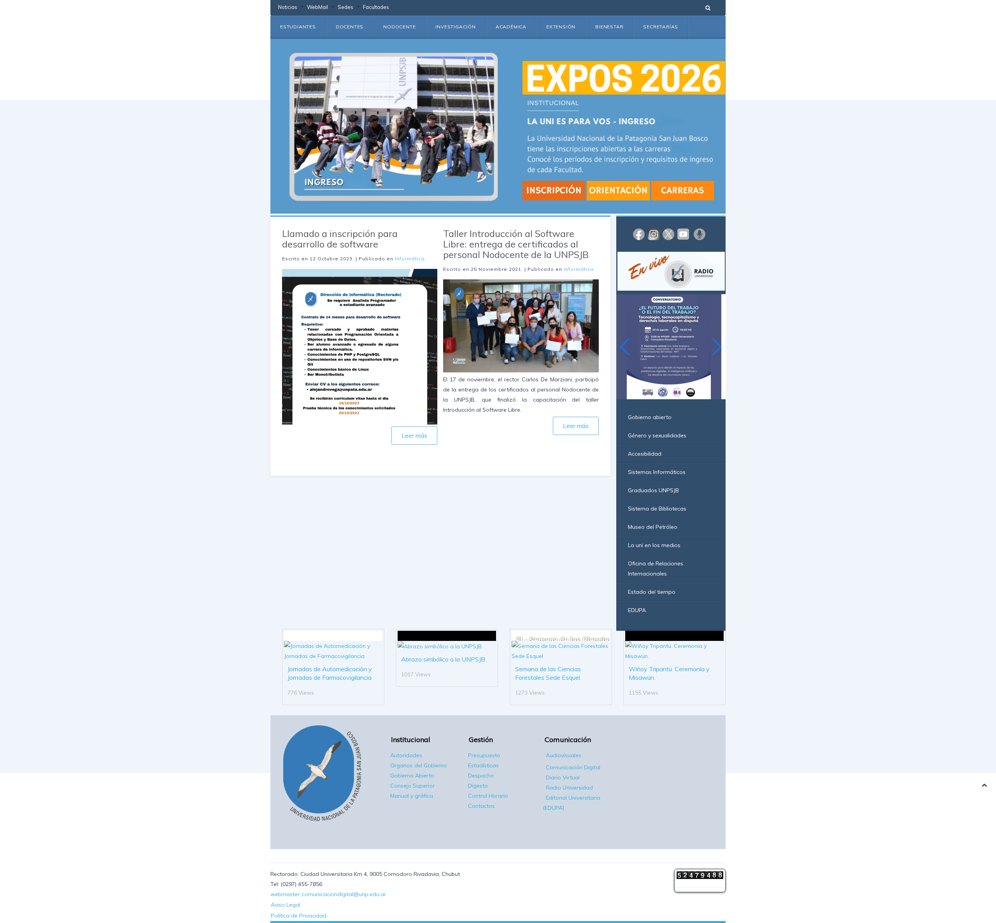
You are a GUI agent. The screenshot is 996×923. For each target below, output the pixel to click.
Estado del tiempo (651, 591)
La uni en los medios (654, 545)
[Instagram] (653, 233)
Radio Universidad (569, 787)
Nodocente (399, 27)
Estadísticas (483, 765)
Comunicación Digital (573, 767)
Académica (511, 27)
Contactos (481, 805)
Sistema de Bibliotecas (657, 508)
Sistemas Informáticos (657, 472)
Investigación (455, 27)
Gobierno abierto (650, 417)
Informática (410, 258)
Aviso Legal (285, 904)
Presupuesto (484, 755)
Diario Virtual (563, 777)
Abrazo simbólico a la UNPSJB (443, 659)
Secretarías (660, 27)
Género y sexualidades (657, 435)
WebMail (317, 7)
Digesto (478, 785)
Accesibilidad (644, 453)
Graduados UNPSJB (653, 490)
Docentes (349, 27)
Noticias (287, 7)
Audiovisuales (563, 755)
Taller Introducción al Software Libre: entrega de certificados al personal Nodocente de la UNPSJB (516, 244)
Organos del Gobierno (418, 765)
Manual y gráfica (411, 795)
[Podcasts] (699, 233)
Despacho (481, 775)
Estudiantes (298, 27)
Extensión (560, 27)
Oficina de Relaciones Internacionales (655, 568)
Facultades (376, 7)
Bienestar (609, 27)
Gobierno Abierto (412, 775)
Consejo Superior (412, 785)
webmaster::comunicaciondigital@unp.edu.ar (328, 894)
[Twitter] (668, 233)
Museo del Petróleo (652, 526)
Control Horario (488, 795)
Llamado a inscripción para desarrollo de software (340, 239)
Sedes (345, 7)
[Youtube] (683, 233)
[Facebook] (639, 233)
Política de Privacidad (298, 915)
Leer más (414, 435)
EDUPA (637, 610)
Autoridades (406, 755)
